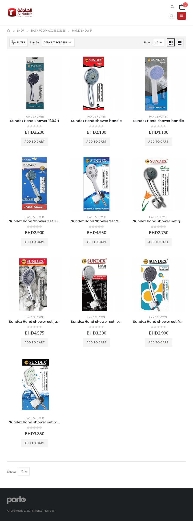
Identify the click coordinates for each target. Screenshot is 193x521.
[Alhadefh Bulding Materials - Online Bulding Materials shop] (20, 12)
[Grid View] (171, 42)
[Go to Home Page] (8, 31)
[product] (34, 83)
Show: (147, 42)
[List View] (180, 42)
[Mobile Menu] (181, 16)
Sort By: (34, 42)
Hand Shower (34, 116)
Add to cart (34, 142)
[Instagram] (172, 16)
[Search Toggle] (172, 7)
